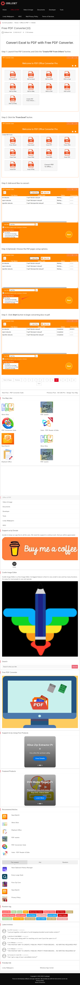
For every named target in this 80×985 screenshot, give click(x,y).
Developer (52, 10)
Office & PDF (15, 10)
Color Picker (32, 915)
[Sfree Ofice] (20, 407)
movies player (62, 919)
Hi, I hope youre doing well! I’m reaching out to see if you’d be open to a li (32, 938)
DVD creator (21, 915)
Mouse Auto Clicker (36, 912)
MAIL (14, 912)
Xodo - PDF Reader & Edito (50, 430)
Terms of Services (48, 16)
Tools (61, 10)
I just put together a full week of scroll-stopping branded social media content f (33, 932)
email (20, 912)
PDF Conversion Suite (9, 430)
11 (60, 380)
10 (56, 380)
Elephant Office (7, 462)
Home (5, 10)
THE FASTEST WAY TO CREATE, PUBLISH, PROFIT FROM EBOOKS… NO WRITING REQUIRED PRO (42, 944)
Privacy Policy (40, 980)
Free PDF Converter (9, 672)
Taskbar (69, 912)
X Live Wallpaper (11, 942)
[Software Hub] (9, 3)
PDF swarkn (45, 414)
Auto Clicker (61, 912)
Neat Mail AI (5, 446)
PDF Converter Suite (17, 393)
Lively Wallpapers (8, 16)
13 (69, 380)
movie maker (7, 919)
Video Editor (42, 915)
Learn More (40, 756)
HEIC (20, 16)
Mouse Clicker (49, 912)
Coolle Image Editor (9, 572)
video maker (63, 915)
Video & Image (28, 10)
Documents (41, 10)
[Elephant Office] (20, 454)
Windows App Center (47, 968)
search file (6, 912)
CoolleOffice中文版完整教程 (14, 936)
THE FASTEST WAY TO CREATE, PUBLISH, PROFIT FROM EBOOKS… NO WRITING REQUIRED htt (41, 951)
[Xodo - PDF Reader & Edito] (59, 423)
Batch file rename (9, 915)
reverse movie (30, 919)
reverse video (18, 919)
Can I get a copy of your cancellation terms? (22, 957)
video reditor (41, 919)
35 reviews (30, 32)
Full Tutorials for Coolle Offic (14, 955)
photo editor (52, 915)
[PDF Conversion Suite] (20, 423)
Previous (17, 380)
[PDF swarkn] (59, 407)
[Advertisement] (40, 480)
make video (51, 919)
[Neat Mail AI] (20, 438)
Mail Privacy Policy (32, 16)
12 (65, 380)
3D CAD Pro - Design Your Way (67, 393)
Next (39, 383)
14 (74, 380)
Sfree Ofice (5, 414)
